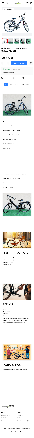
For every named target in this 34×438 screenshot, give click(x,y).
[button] (27, 3)
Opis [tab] (6, 84)
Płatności (19, 419)
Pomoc (3, 419)
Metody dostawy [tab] (25, 84)
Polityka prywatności (23, 421)
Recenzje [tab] (17, 84)
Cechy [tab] (11, 84)
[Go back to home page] (17, 3)
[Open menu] (3, 3)
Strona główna (5, 415)
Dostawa (19, 417)
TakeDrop (20, 432)
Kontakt (3, 421)
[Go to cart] (31, 3)
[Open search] (7, 3)
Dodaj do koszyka (19, 63)
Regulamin (20, 415)
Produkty (3, 417)
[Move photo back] (4, 21)
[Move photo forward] (30, 21)
